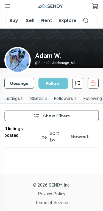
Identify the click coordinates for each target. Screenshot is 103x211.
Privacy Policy (51, 193)
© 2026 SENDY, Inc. (51, 185)
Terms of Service (51, 202)
